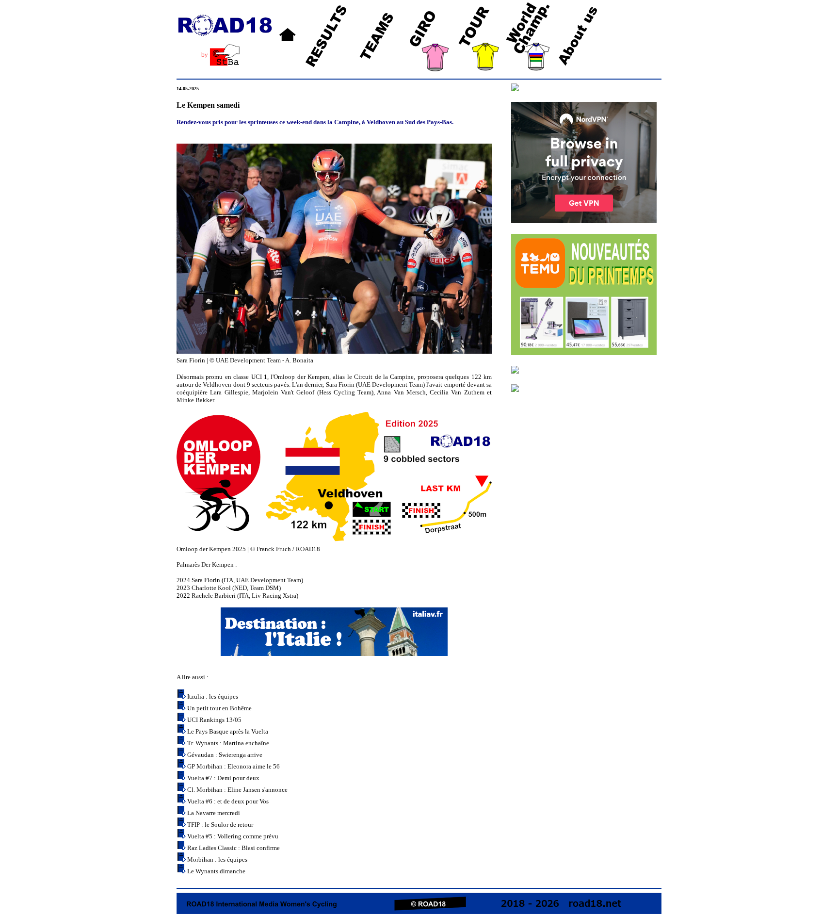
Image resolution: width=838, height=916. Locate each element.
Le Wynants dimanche (216, 871)
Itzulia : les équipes (212, 696)
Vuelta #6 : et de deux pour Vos (228, 801)
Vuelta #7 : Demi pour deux (223, 778)
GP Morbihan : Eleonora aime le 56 (233, 766)
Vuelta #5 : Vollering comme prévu (232, 836)
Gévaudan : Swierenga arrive (224, 754)
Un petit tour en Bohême (219, 708)
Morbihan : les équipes (217, 859)
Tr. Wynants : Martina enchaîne (228, 743)
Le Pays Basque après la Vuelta (227, 731)
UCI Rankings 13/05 (214, 719)
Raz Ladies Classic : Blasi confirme (233, 847)
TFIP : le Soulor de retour (220, 824)
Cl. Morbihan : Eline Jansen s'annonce (237, 789)
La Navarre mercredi (213, 813)
